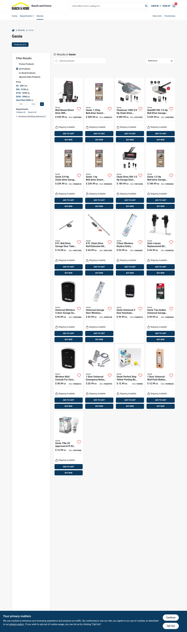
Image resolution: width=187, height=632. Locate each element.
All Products (24, 69)
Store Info (157, 16)
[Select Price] (42, 104)
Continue (170, 617)
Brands (40, 16)
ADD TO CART (68, 134)
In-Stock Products (27, 73)
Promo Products (26, 64)
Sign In (155, 6)
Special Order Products (29, 77)
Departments (26, 16)
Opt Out (171, 626)
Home (14, 16)
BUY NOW (68, 140)
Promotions (169, 16)
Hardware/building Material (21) (32, 116)
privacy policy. (16, 624)
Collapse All (20, 112)
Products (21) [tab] (20, 44)
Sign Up (166, 6)
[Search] (146, 5)
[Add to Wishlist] (79, 108)
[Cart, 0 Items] (173, 5)
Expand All (32, 112)
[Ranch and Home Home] (20, 6)
